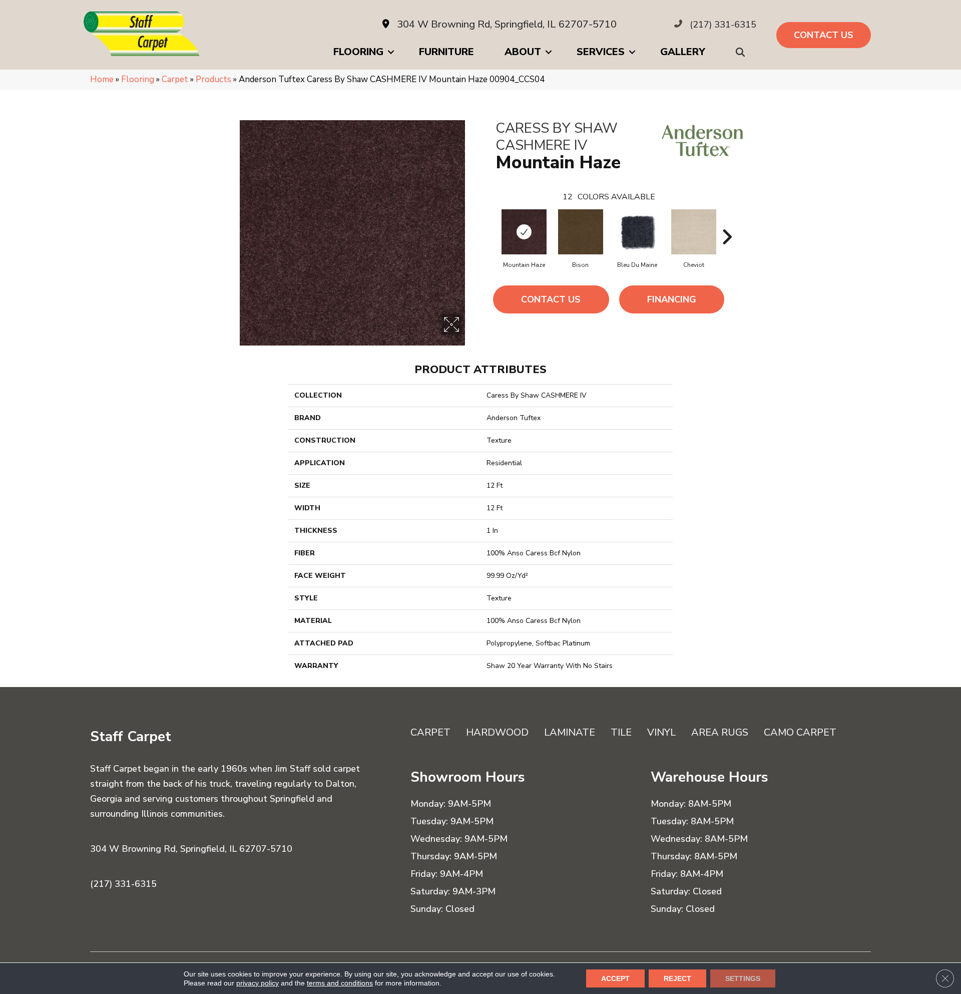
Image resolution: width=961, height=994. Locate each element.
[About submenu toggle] (548, 52)
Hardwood (497, 732)
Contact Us (551, 299)
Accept (615, 978)
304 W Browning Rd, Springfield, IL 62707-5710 (507, 24)
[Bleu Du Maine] (637, 232)
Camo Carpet (800, 732)
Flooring (358, 52)
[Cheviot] (694, 232)
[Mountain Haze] (524, 232)
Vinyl (661, 732)
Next (726, 222)
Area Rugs (719, 732)
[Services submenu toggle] (632, 52)
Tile (621, 732)
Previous (490, 222)
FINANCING (671, 299)
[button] (742, 52)
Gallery (682, 52)
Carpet (175, 79)
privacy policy (257, 983)
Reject (677, 978)
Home (102, 79)
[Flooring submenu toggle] (390, 52)
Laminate (569, 732)
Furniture (446, 52)
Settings (742, 978)
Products (213, 79)
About (523, 52)
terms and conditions (340, 983)
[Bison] (581, 232)
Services (601, 52)
